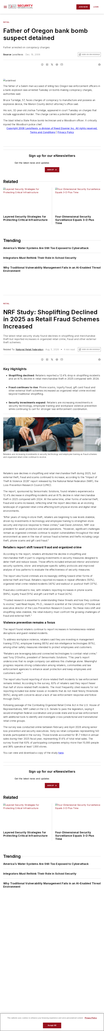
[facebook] (42, 64)
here (61, 752)
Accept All (52, 1025)
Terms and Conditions (42, 132)
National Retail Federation (29, 349)
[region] (52, 1022)
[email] (61, 64)
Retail (6, 22)
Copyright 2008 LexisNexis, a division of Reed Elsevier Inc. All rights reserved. (52, 128)
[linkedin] (47, 64)
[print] (99, 64)
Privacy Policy (65, 132)
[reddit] (57, 64)
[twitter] (52, 64)
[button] (5, 7)
